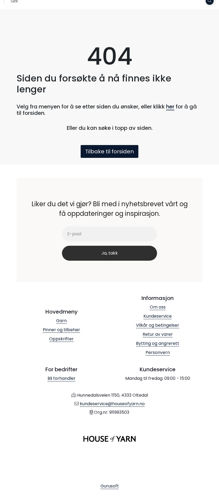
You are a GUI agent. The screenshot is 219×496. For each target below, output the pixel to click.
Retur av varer (158, 334)
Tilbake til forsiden (109, 151)
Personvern (158, 352)
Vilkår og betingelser (157, 325)
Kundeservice (157, 316)
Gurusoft (109, 486)
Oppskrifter (61, 339)
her (170, 106)
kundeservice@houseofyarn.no (112, 404)
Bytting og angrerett (157, 343)
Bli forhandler (62, 378)
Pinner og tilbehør (61, 330)
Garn (61, 321)
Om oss (158, 307)
